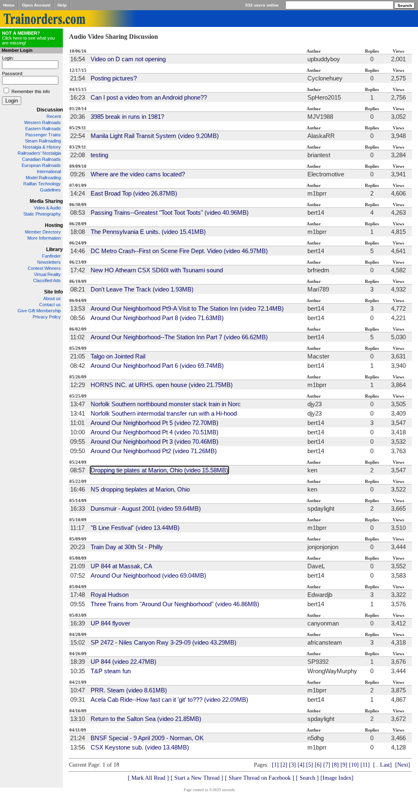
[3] (292, 765)
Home (9, 5)
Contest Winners (44, 268)
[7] (326, 765)
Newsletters (49, 262)
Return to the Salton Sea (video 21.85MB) (146, 718)
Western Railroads (42, 122)
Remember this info (30, 91)
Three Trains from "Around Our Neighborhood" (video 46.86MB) (175, 604)
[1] (275, 765)
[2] (283, 765)
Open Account (36, 5)
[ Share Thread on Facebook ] (259, 778)
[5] (309, 765)
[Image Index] (337, 778)
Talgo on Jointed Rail (118, 356)
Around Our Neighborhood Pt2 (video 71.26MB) (154, 450)
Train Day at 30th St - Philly (127, 546)
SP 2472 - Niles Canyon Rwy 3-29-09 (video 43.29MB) (163, 642)
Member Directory (43, 231)
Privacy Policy (47, 316)
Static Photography (42, 213)
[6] (318, 765)
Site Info (53, 292)
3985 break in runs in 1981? (127, 116)
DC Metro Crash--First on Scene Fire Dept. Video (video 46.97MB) (179, 250)
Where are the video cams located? (138, 174)
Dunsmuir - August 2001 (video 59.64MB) (146, 508)
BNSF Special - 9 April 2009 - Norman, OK (147, 737)
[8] (335, 765)
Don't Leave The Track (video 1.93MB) (142, 289)
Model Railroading (43, 177)
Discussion (50, 110)
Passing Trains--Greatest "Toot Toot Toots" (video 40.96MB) (170, 212)
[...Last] (382, 765)
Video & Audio (47, 207)
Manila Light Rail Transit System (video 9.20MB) (155, 135)
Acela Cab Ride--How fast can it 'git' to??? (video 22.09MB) (169, 699)
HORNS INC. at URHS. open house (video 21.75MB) (162, 384)
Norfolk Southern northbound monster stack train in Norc (166, 403)
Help (62, 5)
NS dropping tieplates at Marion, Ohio (140, 489)
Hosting (54, 225)
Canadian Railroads (41, 159)
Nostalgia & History (42, 147)
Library (54, 249)
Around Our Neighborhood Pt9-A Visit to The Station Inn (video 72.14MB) (187, 308)
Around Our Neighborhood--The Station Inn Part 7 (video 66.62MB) (179, 337)
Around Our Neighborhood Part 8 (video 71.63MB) (157, 317)
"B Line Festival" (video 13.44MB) (135, 527)
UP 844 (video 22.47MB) (123, 661)
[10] (354, 765)
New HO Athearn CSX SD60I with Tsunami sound (157, 270)
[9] (343, 765)
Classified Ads (47, 280)
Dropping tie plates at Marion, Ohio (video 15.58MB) (159, 470)
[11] (365, 765)
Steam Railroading (43, 140)
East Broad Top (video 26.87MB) (134, 193)
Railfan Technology (42, 183)
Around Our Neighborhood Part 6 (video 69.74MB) (157, 365)
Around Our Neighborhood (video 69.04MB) (148, 575)
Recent (54, 116)
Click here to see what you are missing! (28, 38)
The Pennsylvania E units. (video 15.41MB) (148, 231)
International (49, 171)
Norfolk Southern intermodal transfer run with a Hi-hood (164, 413)
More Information (44, 238)
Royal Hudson (110, 594)
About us (52, 298)
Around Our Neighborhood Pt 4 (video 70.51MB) (154, 432)
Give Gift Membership (39, 310)
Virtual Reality (47, 274)
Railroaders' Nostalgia (39, 153)
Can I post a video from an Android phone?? (149, 97)
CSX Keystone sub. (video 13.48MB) (140, 747)
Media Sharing (46, 201)
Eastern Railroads (43, 128)
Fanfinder (51, 256)
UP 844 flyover (110, 623)
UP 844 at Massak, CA (121, 566)
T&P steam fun (111, 670)
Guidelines (50, 189)
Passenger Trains (43, 134)
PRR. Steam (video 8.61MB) (129, 690)
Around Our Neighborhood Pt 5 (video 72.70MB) (154, 422)
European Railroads (41, 165)
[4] (301, 765)
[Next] (402, 765)
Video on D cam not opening (128, 59)
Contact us (50, 304)
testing (99, 154)
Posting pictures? (114, 78)
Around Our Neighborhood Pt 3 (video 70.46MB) (154, 441)
